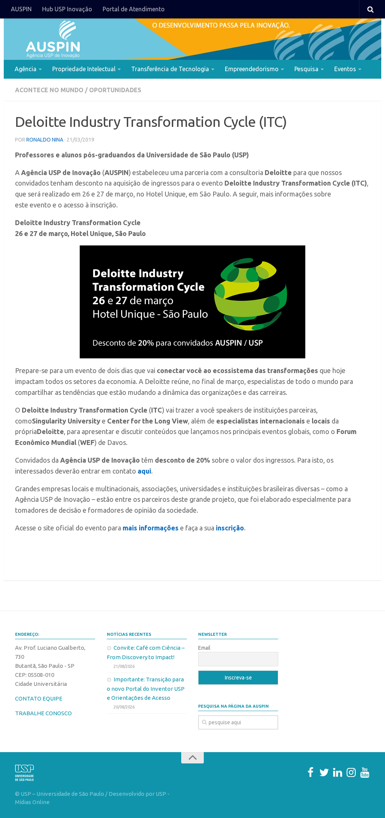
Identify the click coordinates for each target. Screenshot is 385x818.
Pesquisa (306, 69)
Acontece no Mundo (49, 90)
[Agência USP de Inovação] (52, 39)
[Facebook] (310, 772)
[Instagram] (351, 772)
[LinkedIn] (337, 772)
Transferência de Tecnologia (170, 69)
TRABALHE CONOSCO (43, 713)
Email (204, 648)
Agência (25, 69)
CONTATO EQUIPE (38, 698)
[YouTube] (364, 772)
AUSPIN (21, 9)
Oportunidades (115, 90)
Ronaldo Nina (44, 140)
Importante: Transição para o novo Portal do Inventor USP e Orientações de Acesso (146, 688)
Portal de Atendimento (134, 9)
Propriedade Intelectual (83, 69)
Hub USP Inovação (67, 9)
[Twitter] (324, 772)
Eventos (345, 69)
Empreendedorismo (252, 69)
